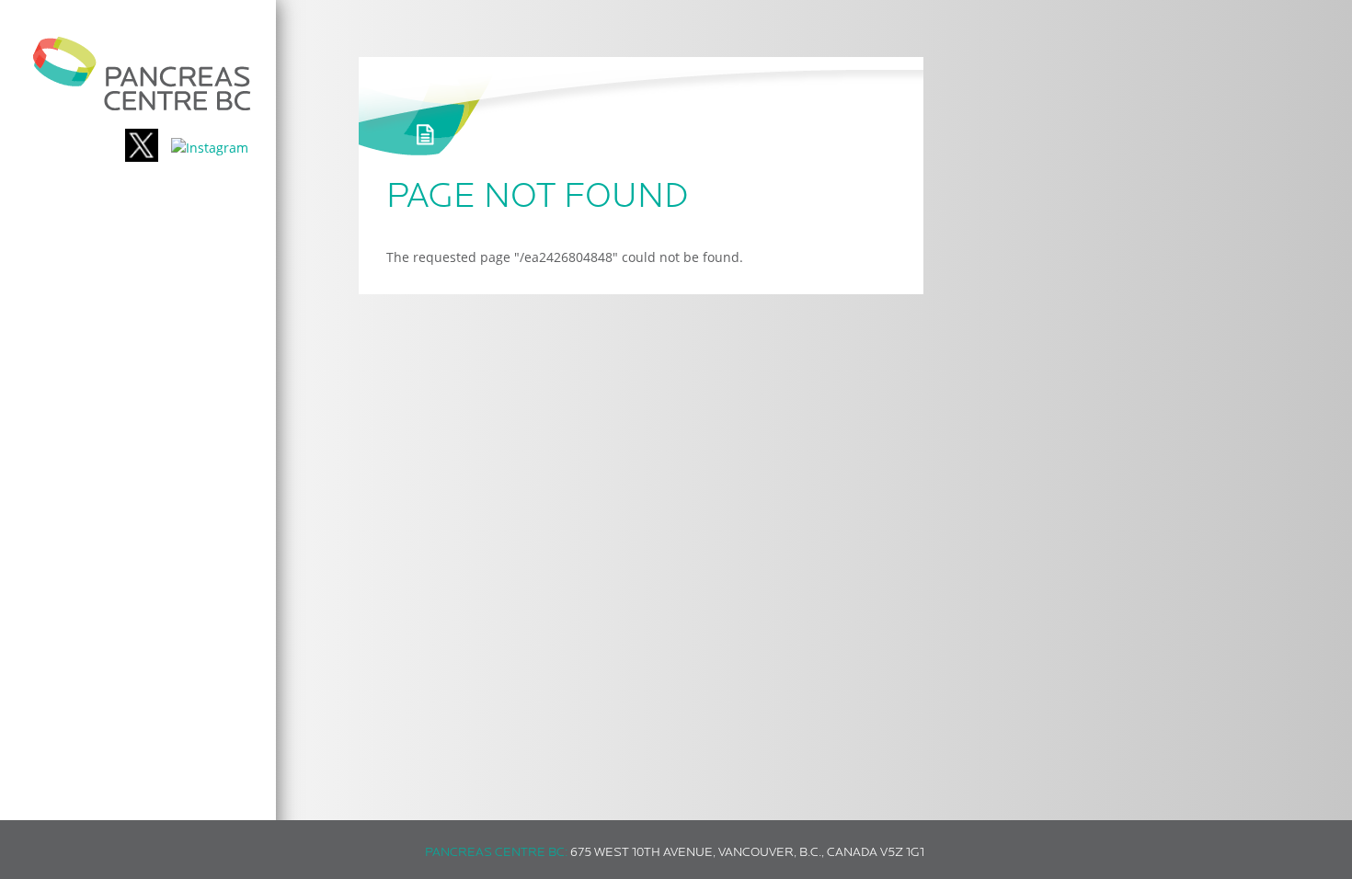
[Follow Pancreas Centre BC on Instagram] (209, 147)
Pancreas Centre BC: (496, 853)
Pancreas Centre (142, 73)
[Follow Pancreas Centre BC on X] (141, 147)
